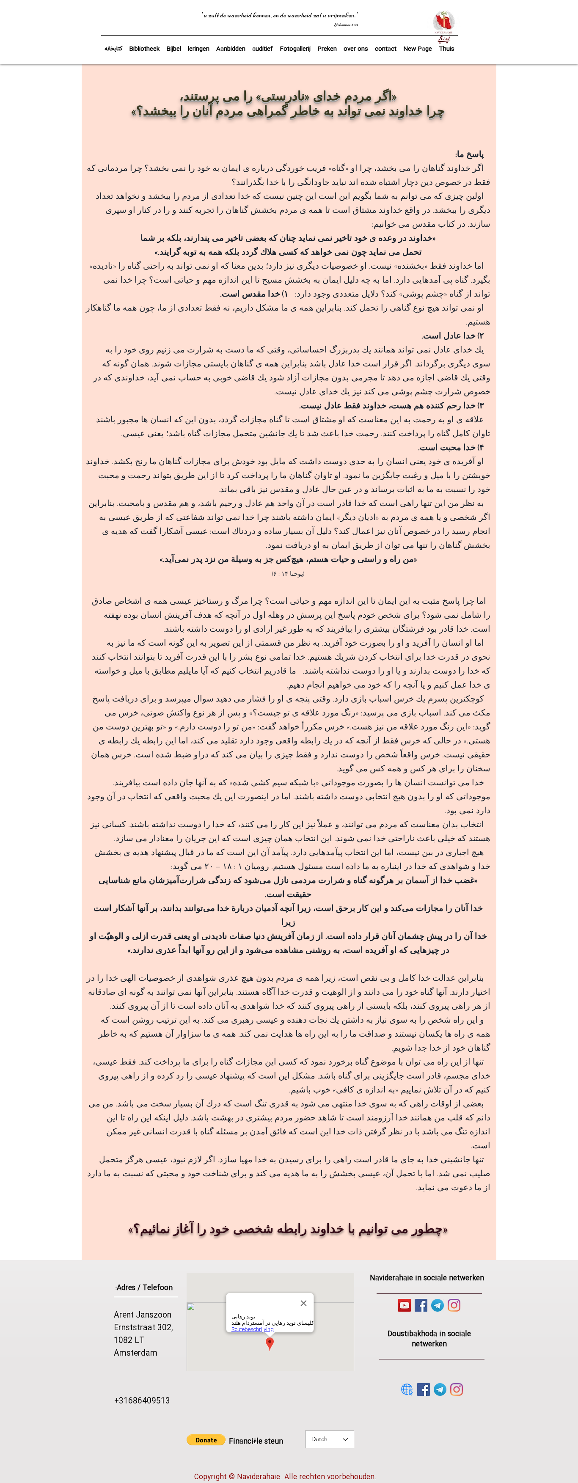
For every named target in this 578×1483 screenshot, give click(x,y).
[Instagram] (454, 1305)
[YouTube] (404, 1305)
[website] (407, 1389)
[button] (173, 45)
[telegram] (437, 1305)
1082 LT (129, 1340)
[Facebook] (421, 1305)
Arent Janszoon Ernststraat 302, (143, 1321)
